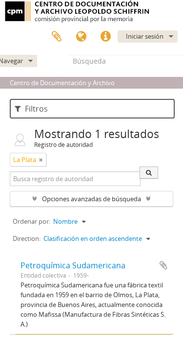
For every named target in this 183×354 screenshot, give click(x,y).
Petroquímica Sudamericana (72, 265)
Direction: (27, 238)
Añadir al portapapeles (163, 265)
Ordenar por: (31, 221)
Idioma (81, 36)
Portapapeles (56, 36)
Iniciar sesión (144, 36)
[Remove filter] (41, 160)
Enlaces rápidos (105, 36)
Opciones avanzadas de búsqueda (91, 198)
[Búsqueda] (149, 172)
